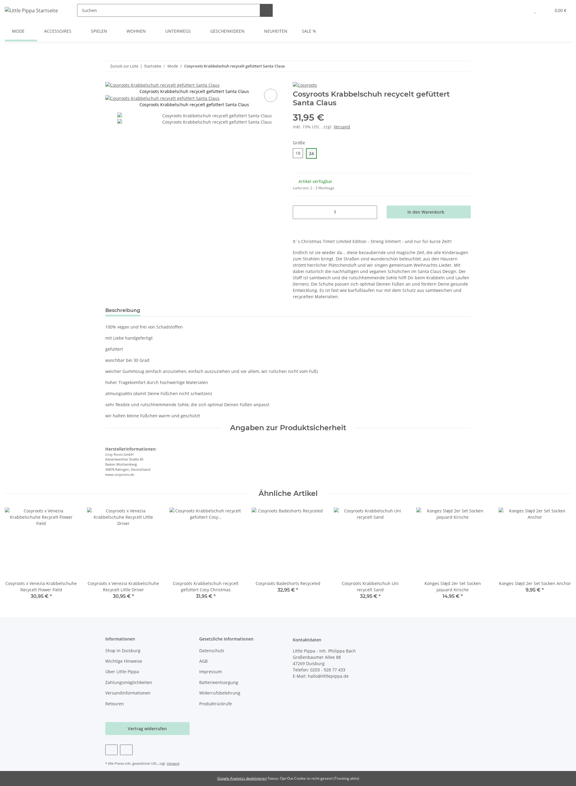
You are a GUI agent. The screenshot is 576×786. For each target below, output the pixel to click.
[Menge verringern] (299, 212)
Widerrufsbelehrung (219, 693)
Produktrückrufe (215, 703)
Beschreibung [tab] (122, 310)
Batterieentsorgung (218, 682)
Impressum (210, 671)
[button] (523, 10)
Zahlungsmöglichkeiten (128, 682)
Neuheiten (275, 31)
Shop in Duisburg (122, 650)
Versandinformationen (128, 693)
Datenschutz (211, 650)
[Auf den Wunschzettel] (270, 95)
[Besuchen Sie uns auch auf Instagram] (126, 750)
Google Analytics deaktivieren (242, 778)
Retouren (114, 703)
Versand (342, 127)
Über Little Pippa (122, 671)
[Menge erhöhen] (370, 212)
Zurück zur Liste (124, 66)
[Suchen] (266, 10)
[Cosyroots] (305, 85)
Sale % (309, 31)
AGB (203, 661)
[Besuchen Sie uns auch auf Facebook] (111, 750)
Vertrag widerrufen (147, 728)
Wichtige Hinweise (123, 661)
